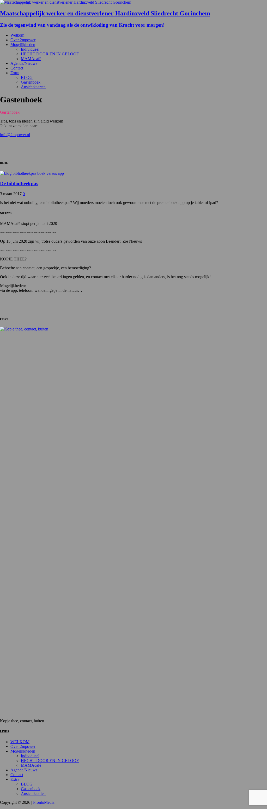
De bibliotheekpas (19, 183)
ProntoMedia (43, 802)
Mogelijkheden (22, 44)
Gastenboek (30, 82)
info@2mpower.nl (15, 134)
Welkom (17, 35)
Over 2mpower (22, 40)
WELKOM (19, 742)
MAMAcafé (31, 58)
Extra (14, 73)
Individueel (30, 49)
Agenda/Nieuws (23, 63)
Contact (16, 68)
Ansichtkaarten (33, 87)
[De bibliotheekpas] (32, 173)
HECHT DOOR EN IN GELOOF (50, 54)
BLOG (27, 77)
